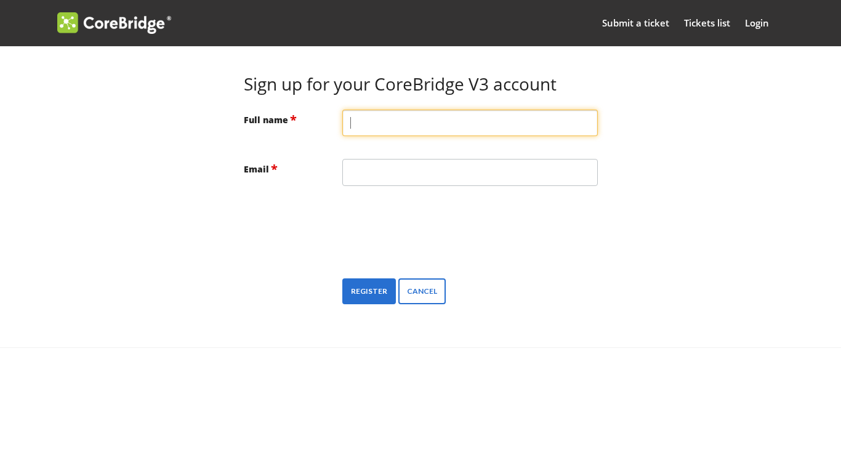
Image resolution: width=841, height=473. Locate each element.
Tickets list (707, 23)
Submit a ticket (635, 23)
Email (256, 169)
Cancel (422, 291)
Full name (266, 120)
